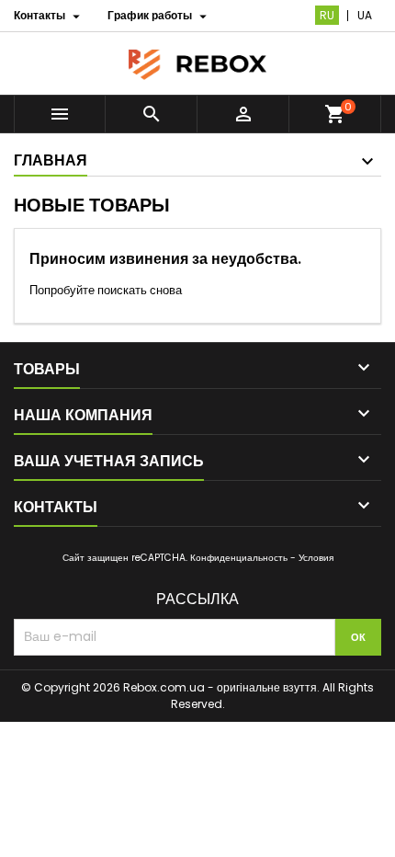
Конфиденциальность (239, 558)
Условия (316, 558)
